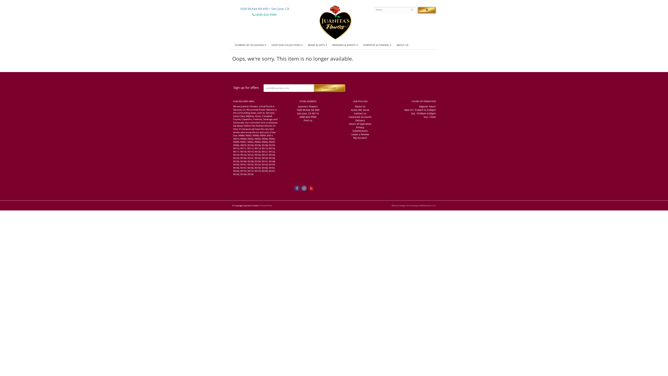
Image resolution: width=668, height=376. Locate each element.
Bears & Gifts (316, 45)
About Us (402, 45)
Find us (308, 120)
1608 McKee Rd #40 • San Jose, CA (264, 9)
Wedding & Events (344, 45)
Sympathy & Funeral (376, 45)
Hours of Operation (360, 124)
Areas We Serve (360, 110)
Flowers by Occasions (249, 45)
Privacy (360, 127)
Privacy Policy (266, 205)
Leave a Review (360, 134)
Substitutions (360, 130)
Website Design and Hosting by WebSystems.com (414, 205)
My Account (360, 137)
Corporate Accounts (360, 117)
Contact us (360, 113)
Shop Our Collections (286, 45)
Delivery (360, 120)
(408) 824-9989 (266, 15)
